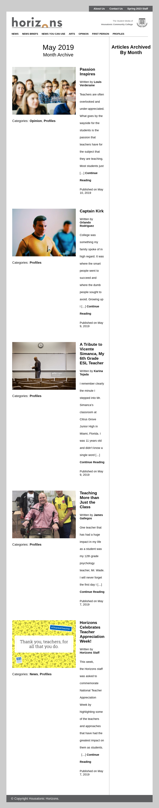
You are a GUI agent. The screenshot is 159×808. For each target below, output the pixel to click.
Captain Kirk (92, 211)
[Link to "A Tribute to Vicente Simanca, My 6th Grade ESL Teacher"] (44, 389)
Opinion (83, 34)
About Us (99, 8)
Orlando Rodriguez (87, 224)
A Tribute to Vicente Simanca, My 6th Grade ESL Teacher (92, 353)
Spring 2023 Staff (137, 8)
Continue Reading (92, 462)
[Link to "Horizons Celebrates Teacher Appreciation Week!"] (44, 667)
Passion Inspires (87, 71)
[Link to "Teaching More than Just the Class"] (44, 538)
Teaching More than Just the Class (89, 500)
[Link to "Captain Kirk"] (44, 256)
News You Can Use (53, 34)
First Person (100, 34)
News (15, 34)
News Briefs (30, 34)
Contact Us (116, 8)
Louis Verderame (90, 83)
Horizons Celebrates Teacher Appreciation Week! (92, 631)
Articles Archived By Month (131, 49)
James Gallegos (91, 516)
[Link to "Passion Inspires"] (44, 114)
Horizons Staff (89, 652)
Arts (72, 34)
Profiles (118, 34)
